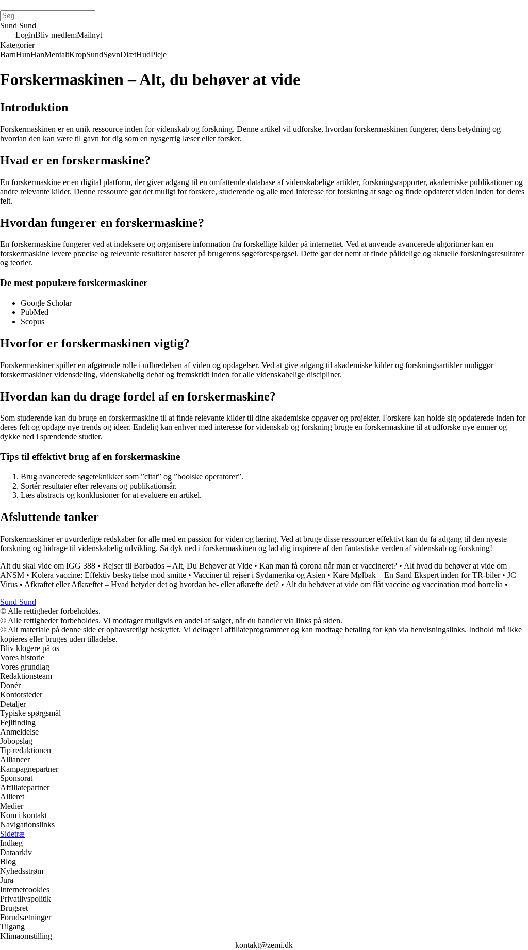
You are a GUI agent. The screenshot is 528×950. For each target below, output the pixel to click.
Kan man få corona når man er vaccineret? (328, 565)
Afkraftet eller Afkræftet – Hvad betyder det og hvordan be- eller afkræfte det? (151, 584)
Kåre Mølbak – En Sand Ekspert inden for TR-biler (416, 575)
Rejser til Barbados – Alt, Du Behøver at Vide (177, 565)
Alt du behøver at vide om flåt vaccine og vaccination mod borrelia (394, 584)
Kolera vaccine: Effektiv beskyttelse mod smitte (108, 575)
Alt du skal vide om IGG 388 (47, 565)
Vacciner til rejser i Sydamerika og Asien (259, 575)
